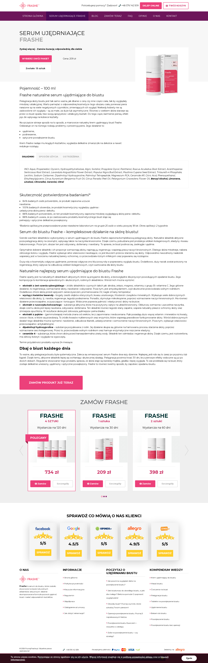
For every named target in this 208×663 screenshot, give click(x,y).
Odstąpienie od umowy (74, 607)
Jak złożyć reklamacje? (74, 613)
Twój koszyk (177, 5)
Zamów (41, 483)
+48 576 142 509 (130, 5)
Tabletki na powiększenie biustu (165, 601)
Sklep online (151, 5)
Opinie (143, 16)
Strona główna (33, 16)
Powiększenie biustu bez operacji (165, 625)
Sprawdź (43, 552)
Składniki (28, 156)
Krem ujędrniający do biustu (163, 577)
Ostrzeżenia (71, 156)
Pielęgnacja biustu (159, 595)
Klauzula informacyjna (74, 589)
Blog (95, 16)
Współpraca (69, 601)
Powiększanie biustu (160, 619)
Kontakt (171, 16)
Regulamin (69, 595)
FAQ (130, 16)
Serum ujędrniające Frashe (67, 16)
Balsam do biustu (158, 613)
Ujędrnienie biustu (159, 607)
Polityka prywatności (73, 583)
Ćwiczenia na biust (159, 589)
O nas (156, 16)
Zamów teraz (113, 16)
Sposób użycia (48, 156)
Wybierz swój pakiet (35, 58)
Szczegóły (63, 483)
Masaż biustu (157, 583)
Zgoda (189, 658)
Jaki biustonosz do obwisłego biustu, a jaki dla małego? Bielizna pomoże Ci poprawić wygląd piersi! (125, 594)
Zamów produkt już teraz (51, 382)
